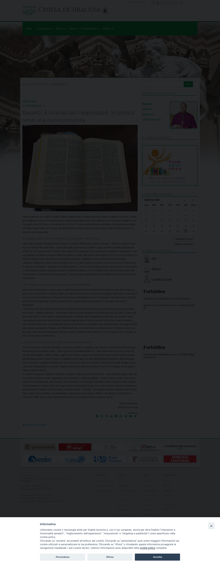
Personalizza (62, 557)
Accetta (157, 557)
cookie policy (147, 547)
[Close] (211, 526)
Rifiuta (109, 557)
